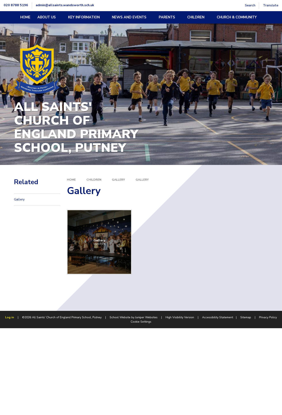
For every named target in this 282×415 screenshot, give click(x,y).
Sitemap (245, 317)
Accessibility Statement (217, 317)
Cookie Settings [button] (141, 322)
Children (93, 180)
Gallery (118, 180)
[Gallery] (99, 242)
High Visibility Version (180, 317)
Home (71, 180)
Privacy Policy (268, 317)
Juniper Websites (146, 317)
